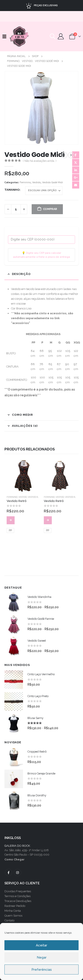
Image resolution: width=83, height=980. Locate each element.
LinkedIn (75, 170)
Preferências (41, 970)
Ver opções (11, 520)
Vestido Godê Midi (52, 182)
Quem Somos (13, 915)
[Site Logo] (20, 36)
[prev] (64, 155)
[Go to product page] (23, 475)
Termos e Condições (17, 896)
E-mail (75, 185)
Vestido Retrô (35, 497)
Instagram (17, 872)
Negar (41, 957)
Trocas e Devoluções (17, 901)
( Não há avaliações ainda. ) (39, 160)
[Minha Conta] (60, 36)
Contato (9, 920)
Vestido (36, 182)
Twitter (75, 162)
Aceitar (41, 945)
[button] (5, 36)
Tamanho (12, 189)
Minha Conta (12, 910)
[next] (71, 155)
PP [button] (10, 530)
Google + (75, 177)
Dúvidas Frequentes (17, 891)
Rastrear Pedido (14, 906)
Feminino (25, 182)
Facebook (75, 154)
